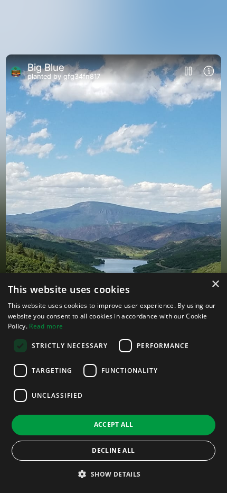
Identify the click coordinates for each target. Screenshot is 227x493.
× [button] (215, 284)
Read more (46, 326)
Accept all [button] (114, 424)
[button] (113, 474)
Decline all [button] (113, 450)
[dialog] (113, 383)
